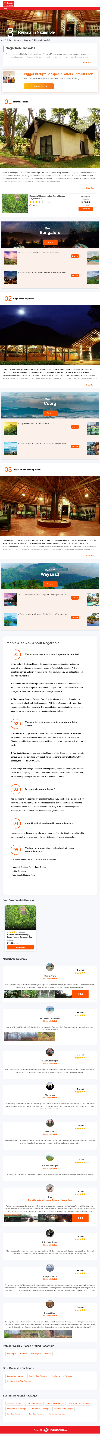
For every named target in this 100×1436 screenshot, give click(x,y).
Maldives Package (14, 1403)
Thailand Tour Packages (40, 1409)
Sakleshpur (11, 1354)
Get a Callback (39, 86)
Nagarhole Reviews (15, 959)
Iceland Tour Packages (35, 1414)
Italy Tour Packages (14, 1414)
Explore (75, 256)
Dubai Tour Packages (34, 1403)
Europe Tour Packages (55, 1403)
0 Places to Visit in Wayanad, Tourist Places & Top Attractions (43, 614)
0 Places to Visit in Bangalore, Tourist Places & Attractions (42, 272)
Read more (87, 62)
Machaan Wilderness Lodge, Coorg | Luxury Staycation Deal (47, 197)
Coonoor (23, 1354)
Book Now (86, 209)
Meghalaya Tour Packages (62, 1376)
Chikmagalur (36, 1354)
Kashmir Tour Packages (38, 1376)
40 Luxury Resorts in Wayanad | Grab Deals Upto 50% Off (42, 595)
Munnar (48, 1354)
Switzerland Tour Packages (78, 1403)
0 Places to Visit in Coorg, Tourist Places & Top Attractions (42, 443)
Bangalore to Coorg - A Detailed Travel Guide (36, 424)
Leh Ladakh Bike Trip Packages (19, 1381)
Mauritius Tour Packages (63, 1409)
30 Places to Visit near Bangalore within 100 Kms (38, 253)
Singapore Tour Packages (17, 1409)
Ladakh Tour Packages (15, 1376)
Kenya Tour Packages (57, 1414)
